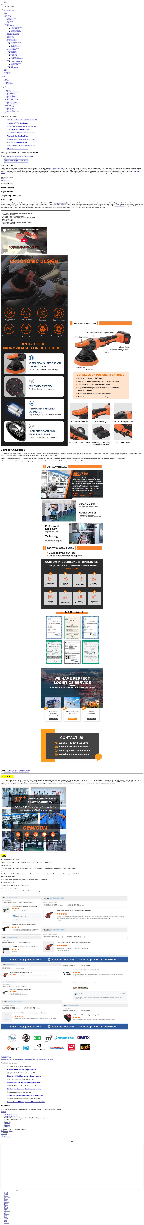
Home (5, 13)
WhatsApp (7, 1136)
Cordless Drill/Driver (16, 61)
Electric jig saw (15, 57)
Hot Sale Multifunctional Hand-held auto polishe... (24, 1089)
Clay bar (13, 43)
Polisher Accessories (16, 31)
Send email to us (5, 180)
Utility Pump (14, 52)
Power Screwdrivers (16, 63)
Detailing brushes (11, 39)
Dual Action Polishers (16, 27)
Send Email (4, 1134)
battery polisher (119, 206)
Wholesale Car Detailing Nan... (17, 136)
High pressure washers (13, 34)
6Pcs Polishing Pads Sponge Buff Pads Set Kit (16, 772)
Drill (8, 60)
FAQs (8, 73)
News (5, 70)
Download (10, 21)
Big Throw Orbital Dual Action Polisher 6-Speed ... (24, 1082)
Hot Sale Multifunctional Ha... (17, 142)
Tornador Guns (15, 48)
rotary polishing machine (56, 168)
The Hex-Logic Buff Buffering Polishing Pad (18, 770)
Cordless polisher (15, 30)
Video (5, 69)
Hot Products (4, 1131)
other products (14, 67)
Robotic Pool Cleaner (13, 33)
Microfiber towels (12, 40)
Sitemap (11, 1131)
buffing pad (10, 36)
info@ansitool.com (9, 10)
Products (6, 24)
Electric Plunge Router (17, 58)
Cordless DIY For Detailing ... (17, 123)
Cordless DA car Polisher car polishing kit (21, 1069)
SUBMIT (3, 1112)
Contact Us (7, 72)
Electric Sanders (11, 49)
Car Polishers (10, 25)
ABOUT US (7, 16)
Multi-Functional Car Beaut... (17, 149)
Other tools (10, 66)
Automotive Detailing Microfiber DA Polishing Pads (25, 1095)
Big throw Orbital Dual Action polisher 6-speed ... (24, 1076)
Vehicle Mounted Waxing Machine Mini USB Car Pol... (26, 1102)
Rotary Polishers (15, 28)
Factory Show (7, 15)
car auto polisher (5, 1056)
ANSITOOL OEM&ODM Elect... (18, 129)
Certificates (10, 19)
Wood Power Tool (12, 54)
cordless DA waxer (6, 1057)
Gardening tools (11, 51)
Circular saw (14, 55)
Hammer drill (14, 64)
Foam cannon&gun (16, 46)
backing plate (10, 37)
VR (8, 22)
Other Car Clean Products (14, 42)
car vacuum (14, 45)
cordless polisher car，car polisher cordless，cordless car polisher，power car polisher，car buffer (27, 1059)
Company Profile (11, 18)
